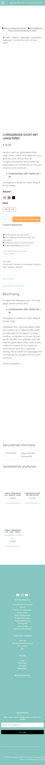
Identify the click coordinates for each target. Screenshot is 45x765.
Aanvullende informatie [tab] (13, 285)
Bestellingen (22, 668)
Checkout (22, 666)
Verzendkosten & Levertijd (22, 604)
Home (8, 37)
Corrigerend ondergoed (22, 264)
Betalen (22, 607)
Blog (14, 3)
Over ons (22, 640)
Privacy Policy (22, 626)
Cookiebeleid (22, 623)
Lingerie (15, 37)
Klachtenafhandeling (22, 621)
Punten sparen (22, 613)
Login (22, 660)
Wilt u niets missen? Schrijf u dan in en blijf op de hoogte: (22, 718)
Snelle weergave (12, 503)
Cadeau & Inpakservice (22, 610)
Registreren (22, 663)
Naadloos (37, 264)
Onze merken (22, 646)
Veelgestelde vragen (35, 3)
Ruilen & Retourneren (22, 615)
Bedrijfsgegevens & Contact (22, 643)
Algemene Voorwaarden (22, 629)
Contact (22, 3)
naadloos (11, 267)
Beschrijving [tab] (8, 279)
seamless (19, 267)
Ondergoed (24, 37)
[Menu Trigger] (2, 2)
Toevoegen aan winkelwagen (26, 219)
